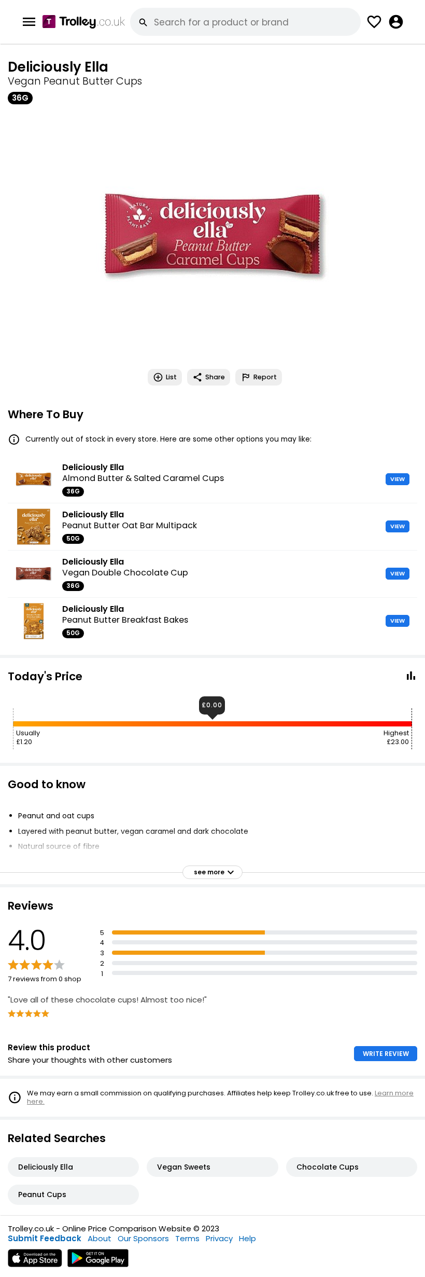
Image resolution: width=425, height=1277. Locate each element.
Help (247, 1238)
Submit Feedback (44, 1238)
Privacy (219, 1238)
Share (215, 377)
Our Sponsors (143, 1238)
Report (265, 377)
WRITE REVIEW (386, 1053)
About (99, 1238)
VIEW (397, 479)
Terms (187, 1238)
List (171, 377)
